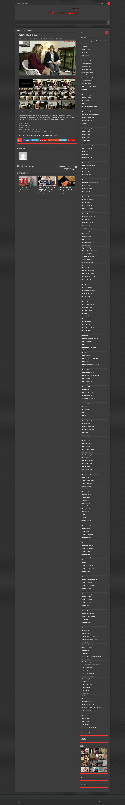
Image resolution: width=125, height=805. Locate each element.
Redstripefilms (86, 457)
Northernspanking (87, 395)
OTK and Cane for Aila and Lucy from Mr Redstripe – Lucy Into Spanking (46, 189)
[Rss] (98, 3)
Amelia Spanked (86, 66)
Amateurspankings (87, 63)
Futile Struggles (86, 219)
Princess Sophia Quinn (88, 426)
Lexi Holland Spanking (88, 304)
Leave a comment (50, 38)
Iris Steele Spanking (87, 262)
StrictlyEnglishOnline (87, 642)
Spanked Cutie (86, 540)
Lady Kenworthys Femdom (89, 290)
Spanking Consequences (88, 568)
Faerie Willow (85, 214)
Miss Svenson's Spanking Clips (90, 358)
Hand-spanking (86, 233)
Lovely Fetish (85, 316)
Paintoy (84, 415)
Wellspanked (85, 718)
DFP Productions (86, 171)
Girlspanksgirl (86, 225)
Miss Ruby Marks (86, 353)
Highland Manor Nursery (88, 245)
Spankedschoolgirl (87, 557)
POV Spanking (86, 423)
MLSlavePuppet (86, 378)
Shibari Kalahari (86, 503)
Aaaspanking (85, 46)
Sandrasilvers (85, 477)
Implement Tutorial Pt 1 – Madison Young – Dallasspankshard (66, 167)
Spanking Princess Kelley (88, 585)
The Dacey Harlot (86, 670)
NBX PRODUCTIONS (87, 392)
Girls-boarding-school (88, 222)
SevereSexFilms (86, 497)
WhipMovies (85, 721)
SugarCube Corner (87, 647)
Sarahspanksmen (86, 486)
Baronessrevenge (87, 94)
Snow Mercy (85, 514)
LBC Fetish (85, 299)
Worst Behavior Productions (89, 727)
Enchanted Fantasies (87, 199)
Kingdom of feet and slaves (89, 276)
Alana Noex (85, 58)
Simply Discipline (86, 508)
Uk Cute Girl (85, 696)
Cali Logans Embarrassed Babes (90, 114)
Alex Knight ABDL (86, 60)
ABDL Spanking (86, 49)
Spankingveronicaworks (88, 616)
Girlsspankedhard (87, 228)
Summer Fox (85, 650)
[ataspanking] (62, 12)
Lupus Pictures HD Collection (89, 327)
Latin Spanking (86, 296)
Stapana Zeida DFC (87, 622)
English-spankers (86, 202)
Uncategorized (86, 701)
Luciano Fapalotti (86, 318)
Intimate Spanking (87, 259)
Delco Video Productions (88, 165)
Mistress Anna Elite (87, 367)
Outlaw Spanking (86, 409)
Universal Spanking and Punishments (91, 707)
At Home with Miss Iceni (88, 92)
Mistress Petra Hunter (88, 372)
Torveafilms (85, 693)
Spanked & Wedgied (87, 534)
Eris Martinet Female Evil (88, 208)
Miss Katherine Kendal (88, 341)
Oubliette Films (86, 404)
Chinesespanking (86, 140)
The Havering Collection (88, 676)
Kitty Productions (86, 282)
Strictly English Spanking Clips (90, 639)
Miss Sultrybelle (86, 355)
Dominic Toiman (86, 185)
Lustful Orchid (86, 330)
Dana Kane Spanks (87, 160)
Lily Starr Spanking (87, 307)
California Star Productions (89, 117)
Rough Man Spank (87, 463)
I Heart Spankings (87, 253)
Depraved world (86, 168)
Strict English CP (86, 633)
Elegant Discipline (87, 191)
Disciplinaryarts (86, 177)
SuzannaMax (85, 653)
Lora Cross (85, 313)
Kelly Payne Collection (88, 270)
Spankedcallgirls (86, 551)
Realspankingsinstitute (88, 449)
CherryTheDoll (86, 134)
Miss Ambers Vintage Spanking (90, 338)
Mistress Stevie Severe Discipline (90, 375)
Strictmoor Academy (87, 645)
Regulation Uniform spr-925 (28, 166)
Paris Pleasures (86, 418)
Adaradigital (85, 55)
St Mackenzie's (86, 619)
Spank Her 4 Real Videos (88, 523)
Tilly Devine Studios (87, 684)
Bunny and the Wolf (87, 112)
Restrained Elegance (87, 460)
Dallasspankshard (87, 157)
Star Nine (84, 625)
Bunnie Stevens (86, 109)
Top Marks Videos (87, 690)
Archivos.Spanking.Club (88, 77)
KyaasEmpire (85, 284)
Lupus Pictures (86, 324)
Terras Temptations (87, 667)
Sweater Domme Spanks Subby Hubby (92, 656)
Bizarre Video (85, 100)
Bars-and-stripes (86, 97)
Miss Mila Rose (86, 350)
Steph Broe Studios (87, 628)
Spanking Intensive (87, 582)
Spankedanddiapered (88, 548)
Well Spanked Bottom (88, 715)
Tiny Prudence (86, 687)
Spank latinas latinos (87, 525)
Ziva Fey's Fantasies (87, 730)
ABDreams (85, 52)
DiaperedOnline (86, 174)
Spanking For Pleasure (88, 577)
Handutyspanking (86, 236)
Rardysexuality (86, 440)
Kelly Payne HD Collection (88, 273)
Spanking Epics (86, 571)
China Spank (85, 137)
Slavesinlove (85, 511)
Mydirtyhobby (86, 389)
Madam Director (86, 333)
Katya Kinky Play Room (88, 267)
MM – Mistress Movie (87, 381)
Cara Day (84, 123)
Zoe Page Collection (87, 732)
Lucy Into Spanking (87, 321)
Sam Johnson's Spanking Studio (90, 474)
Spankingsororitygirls (88, 613)
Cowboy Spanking (87, 148)
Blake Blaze (85, 103)
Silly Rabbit (85, 506)
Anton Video (85, 75)
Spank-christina (86, 528)
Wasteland (85, 713)
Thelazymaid (85, 681)
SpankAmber (85, 531)
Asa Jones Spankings (87, 83)
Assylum (84, 89)
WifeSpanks (85, 724)
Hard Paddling (86, 239)
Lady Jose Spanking (87, 287)
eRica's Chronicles (87, 205)
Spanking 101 (85, 562)
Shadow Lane (85, 500)
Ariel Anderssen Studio (88, 80)
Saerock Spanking (87, 469)
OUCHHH (84, 406)
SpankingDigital (86, 596)
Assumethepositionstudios (89, 86)
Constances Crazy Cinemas (89, 146)
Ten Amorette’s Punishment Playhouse (92, 664)
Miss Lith (84, 344)
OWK (83, 412)
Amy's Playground (87, 69)
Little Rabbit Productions (88, 310)
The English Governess (88, 673)
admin (21, 38)
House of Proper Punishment (89, 250)
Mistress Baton (86, 370)
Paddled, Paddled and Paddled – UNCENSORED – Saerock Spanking (66, 189)
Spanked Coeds (86, 537)
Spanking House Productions (89, 579)
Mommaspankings (87, 384)
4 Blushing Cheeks (87, 43)
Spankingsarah (86, 608)
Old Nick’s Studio (86, 401)
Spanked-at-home (87, 542)
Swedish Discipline (87, 659)
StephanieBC (85, 630)
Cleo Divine (85, 143)
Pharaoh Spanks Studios (88, 421)
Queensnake (85, 438)
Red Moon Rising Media (88, 455)
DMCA (32, 3)
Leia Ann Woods (86, 301)
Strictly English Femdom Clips (90, 636)
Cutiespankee (85, 151)
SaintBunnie (85, 472)
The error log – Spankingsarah (24, 188)
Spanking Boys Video (87, 565)
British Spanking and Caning (89, 106)
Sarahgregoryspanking (88, 480)
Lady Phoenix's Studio (88, 293)
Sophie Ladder (86, 517)
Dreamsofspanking (87, 188)
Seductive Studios (87, 491)
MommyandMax (86, 387)
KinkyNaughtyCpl (86, 279)
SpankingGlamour (87, 599)
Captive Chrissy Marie (88, 120)
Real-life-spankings (87, 443)
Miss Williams (85, 361)
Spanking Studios (86, 588)
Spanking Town (86, 591)
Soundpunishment (87, 520)
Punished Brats (86, 432)
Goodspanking (86, 231)
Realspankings (86, 446)
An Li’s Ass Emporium (87, 72)
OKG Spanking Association (89, 398)
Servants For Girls (87, 494)
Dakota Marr (85, 154)
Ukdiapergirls (85, 698)
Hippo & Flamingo (87, 248)
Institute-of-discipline (88, 256)
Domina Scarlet (86, 180)
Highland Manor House (88, 242)
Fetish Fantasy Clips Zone (88, 216)
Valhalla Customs (86, 710)
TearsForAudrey (86, 662)
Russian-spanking (87, 466)
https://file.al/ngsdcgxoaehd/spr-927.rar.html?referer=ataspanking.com (38, 135)
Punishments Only (87, 435)
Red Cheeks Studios (87, 452)
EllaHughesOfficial (87, 197)
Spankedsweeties (87, 560)
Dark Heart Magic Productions (90, 163)
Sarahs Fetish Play (87, 483)
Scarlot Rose (85, 489)
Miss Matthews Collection (89, 347)
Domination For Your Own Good (90, 182)
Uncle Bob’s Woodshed (88, 704)
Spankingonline (86, 605)
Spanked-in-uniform (87, 545)
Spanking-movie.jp (87, 594)
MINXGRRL (85, 336)
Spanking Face (86, 574)
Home (18, 30)
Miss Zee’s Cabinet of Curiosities (90, 364)
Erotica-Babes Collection (88, 211)
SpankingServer (86, 611)
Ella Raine (84, 194)
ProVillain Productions (88, 429)
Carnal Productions (87, 126)
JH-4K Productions (87, 265)
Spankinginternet (86, 602)
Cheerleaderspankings (88, 129)
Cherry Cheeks (86, 131)
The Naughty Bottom (87, 679)
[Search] (109, 3)
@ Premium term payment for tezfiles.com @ (94, 41)
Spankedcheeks (86, 554)
